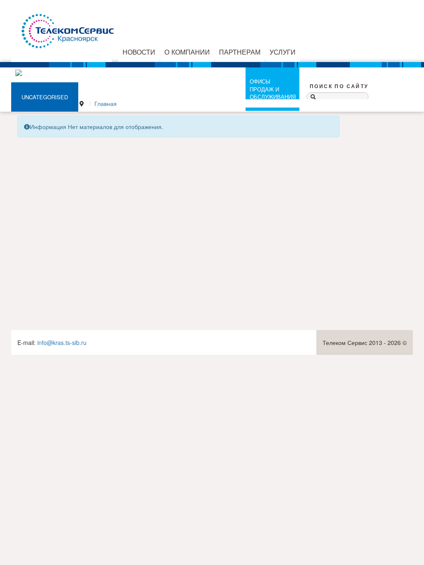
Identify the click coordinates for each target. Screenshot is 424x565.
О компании (187, 52)
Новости (139, 52)
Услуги (283, 52)
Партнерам (239, 52)
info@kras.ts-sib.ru (62, 342)
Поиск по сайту (339, 86)
